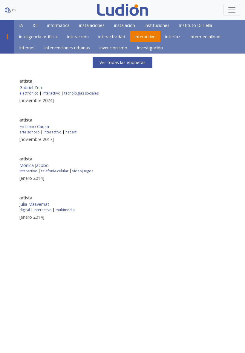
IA (21, 25)
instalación (124, 25)
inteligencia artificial (38, 36)
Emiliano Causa (34, 126)
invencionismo (113, 48)
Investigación (150, 48)
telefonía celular (54, 171)
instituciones (157, 25)
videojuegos (82, 171)
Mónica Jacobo (34, 165)
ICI (35, 25)
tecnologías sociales (81, 93)
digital (24, 209)
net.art (70, 132)
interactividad (111, 36)
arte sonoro (29, 132)
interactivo (145, 36)
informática (58, 25)
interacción (78, 36)
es (13, 10)
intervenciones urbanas (67, 48)
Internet (27, 48)
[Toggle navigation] (231, 10)
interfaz (172, 36)
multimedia (65, 209)
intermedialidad (205, 36)
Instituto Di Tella (195, 25)
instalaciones (92, 25)
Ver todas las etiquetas (122, 62)
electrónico (29, 93)
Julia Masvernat (34, 204)
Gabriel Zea (30, 87)
